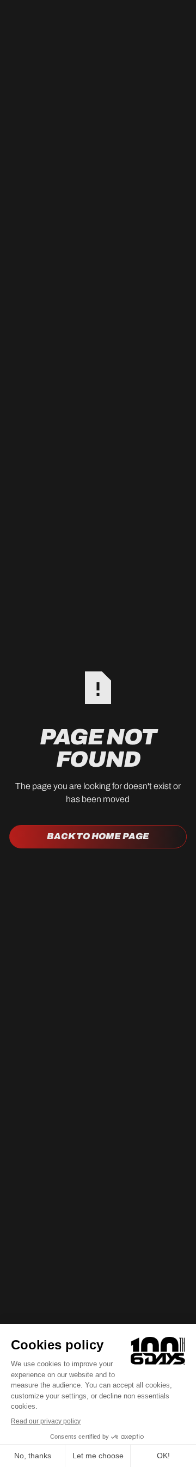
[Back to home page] (98, 836)
